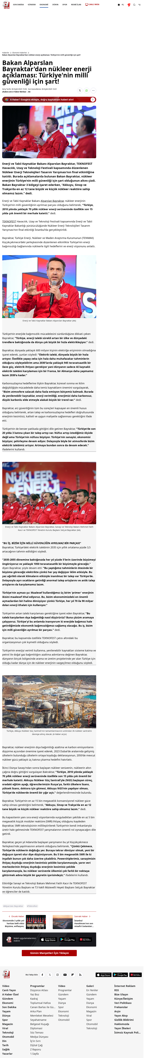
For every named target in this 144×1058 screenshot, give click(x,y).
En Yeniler (92, 990)
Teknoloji (8, 1032)
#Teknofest (32, 906)
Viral (5, 1028)
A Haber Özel (10, 994)
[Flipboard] (73, 975)
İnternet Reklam (124, 986)
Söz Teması (36, 1032)
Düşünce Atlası (39, 990)
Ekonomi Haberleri (19, 53)
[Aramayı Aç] (134, 4)
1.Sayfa (34, 1053)
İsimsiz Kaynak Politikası (128, 1032)
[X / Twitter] (50, 975)
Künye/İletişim (123, 998)
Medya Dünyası (39, 1036)
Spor (5, 1019)
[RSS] (80, 975)
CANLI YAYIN (94, 4)
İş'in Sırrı (35, 1041)
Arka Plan (36, 1011)
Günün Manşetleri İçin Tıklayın (49, 953)
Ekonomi (7, 1003)
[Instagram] (57, 975)
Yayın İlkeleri (122, 1028)
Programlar (37, 986)
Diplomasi (36, 1028)
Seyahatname (38, 1019)
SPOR (64, 4)
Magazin (7, 1024)
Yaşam (6, 1011)
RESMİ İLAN (76, 4)
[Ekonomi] (108, 4)
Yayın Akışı (121, 1015)
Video (5, 986)
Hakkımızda (121, 1024)
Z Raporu (35, 1049)
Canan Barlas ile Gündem (44, 1007)
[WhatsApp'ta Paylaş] (86, 90)
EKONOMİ (44, 4)
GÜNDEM (32, 4)
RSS (116, 990)
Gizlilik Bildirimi (124, 1019)
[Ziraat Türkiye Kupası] (129, 5)
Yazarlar (7, 1053)
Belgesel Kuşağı (39, 1024)
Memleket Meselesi (41, 1015)
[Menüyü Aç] (139, 4)
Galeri (90, 986)
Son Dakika (9, 1007)
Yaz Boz (34, 994)
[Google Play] (67, 939)
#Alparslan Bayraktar (13, 906)
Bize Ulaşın (121, 994)
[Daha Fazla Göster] (93, 90)
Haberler (5, 53)
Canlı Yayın (9, 990)
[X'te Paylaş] (80, 90)
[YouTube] (65, 975)
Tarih (5, 1045)
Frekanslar (121, 1007)
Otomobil (8, 1036)
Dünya (6, 1015)
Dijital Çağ (36, 1045)
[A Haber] (6, 5)
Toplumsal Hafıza (40, 1003)
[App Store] (48, 939)
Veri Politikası (122, 1003)
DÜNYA (55, 4)
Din (4, 1041)
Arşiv (117, 1011)
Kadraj (34, 998)
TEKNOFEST (9, 221)
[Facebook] (42, 975)
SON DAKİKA (18, 4)
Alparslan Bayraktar (52, 201)
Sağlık (6, 1049)
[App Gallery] (85, 939)
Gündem (7, 998)
